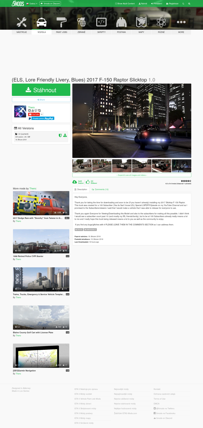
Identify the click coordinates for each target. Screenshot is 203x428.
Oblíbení (94, 183)
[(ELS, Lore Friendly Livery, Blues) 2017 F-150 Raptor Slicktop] (131, 121)
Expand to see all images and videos (132, 175)
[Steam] (39, 110)
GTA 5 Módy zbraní (82, 403)
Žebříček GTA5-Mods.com (125, 413)
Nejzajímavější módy (123, 393)
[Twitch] (36, 110)
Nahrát (144, 3)
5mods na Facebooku (165, 413)
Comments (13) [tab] (101, 189)
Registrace (173, 3)
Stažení (81, 183)
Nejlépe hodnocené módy (125, 408)
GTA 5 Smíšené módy (83, 423)
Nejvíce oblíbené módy (124, 398)
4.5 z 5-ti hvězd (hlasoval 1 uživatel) (178, 183)
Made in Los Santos (20, 390)
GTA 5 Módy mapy (82, 418)
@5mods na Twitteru (165, 408)
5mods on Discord (164, 418)
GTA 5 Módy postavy (83, 413)
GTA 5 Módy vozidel (83, 393)
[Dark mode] (183, 3)
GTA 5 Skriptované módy (85, 408)
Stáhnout (44, 90)
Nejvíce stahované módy (125, 403)
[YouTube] (32, 110)
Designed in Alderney (21, 388)
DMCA (156, 403)
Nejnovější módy (121, 389)
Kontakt (157, 389)
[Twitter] (29, 110)
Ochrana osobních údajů (164, 393)
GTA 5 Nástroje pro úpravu (86, 389)
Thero (31, 107)
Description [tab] (81, 189)
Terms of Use (159, 398)
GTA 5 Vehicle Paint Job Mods (87, 398)
